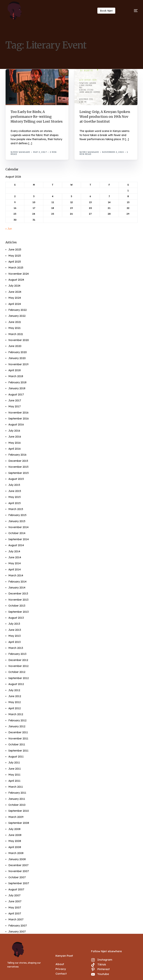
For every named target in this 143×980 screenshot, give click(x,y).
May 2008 (14, 841)
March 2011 (15, 786)
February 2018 (17, 382)
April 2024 (14, 304)
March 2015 (15, 509)
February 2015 (17, 515)
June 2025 (14, 249)
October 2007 (17, 877)
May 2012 (14, 702)
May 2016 (14, 442)
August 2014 (16, 545)
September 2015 (18, 473)
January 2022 (17, 316)
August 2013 (16, 617)
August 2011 (16, 756)
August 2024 (16, 279)
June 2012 (14, 696)
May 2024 (14, 297)
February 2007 (17, 925)
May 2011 (14, 774)
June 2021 (14, 322)
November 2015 (18, 466)
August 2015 (16, 479)
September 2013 (18, 611)
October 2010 (17, 805)
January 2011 (16, 799)
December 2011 (18, 732)
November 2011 (18, 738)
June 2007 (14, 901)
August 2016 (16, 424)
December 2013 (18, 593)
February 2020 (17, 352)
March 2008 (15, 853)
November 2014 (18, 527)
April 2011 (14, 780)
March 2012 (15, 714)
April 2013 (14, 642)
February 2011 (17, 792)
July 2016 (14, 430)
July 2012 (14, 690)
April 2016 (14, 448)
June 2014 (14, 557)
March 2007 (15, 919)
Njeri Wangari (20, 152)
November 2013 (18, 599)
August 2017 (16, 394)
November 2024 (18, 273)
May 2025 (14, 255)
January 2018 (16, 388)
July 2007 (14, 895)
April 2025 (14, 261)
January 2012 (16, 726)
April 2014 (14, 569)
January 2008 (17, 859)
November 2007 (18, 871)
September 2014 (18, 539)
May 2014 (14, 563)
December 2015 (18, 461)
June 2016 (14, 436)
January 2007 (17, 931)
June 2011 (14, 768)
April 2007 (14, 913)
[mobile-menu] (131, 10)
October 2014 (16, 533)
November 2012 (18, 666)
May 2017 (14, 406)
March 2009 (15, 817)
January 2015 (16, 521)
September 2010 (18, 810)
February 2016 (17, 454)
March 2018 (15, 376)
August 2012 (16, 684)
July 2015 (14, 485)
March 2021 (15, 334)
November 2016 (18, 412)
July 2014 (14, 551)
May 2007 (14, 907)
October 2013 (16, 605)
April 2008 (14, 847)
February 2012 (17, 720)
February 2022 (17, 310)
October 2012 (16, 672)
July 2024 (14, 285)
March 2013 (15, 648)
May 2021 (14, 328)
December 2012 (18, 660)
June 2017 (14, 400)
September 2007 (18, 883)
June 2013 (14, 630)
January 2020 (17, 358)
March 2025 (15, 267)
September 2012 (18, 678)
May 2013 (14, 635)
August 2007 (16, 889)
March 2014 (15, 575)
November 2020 (18, 340)
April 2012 (14, 708)
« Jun (8, 228)
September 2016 (18, 418)
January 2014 (16, 587)
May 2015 (14, 497)
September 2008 (18, 823)
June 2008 (14, 835)
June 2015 (14, 491)
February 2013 (17, 654)
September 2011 (18, 750)
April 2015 (14, 503)
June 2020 (14, 346)
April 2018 (14, 370)
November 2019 (18, 364)
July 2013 (14, 623)
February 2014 (17, 581)
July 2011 (14, 762)
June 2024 (14, 291)
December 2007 (18, 865)
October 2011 (16, 744)
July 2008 (14, 829)
